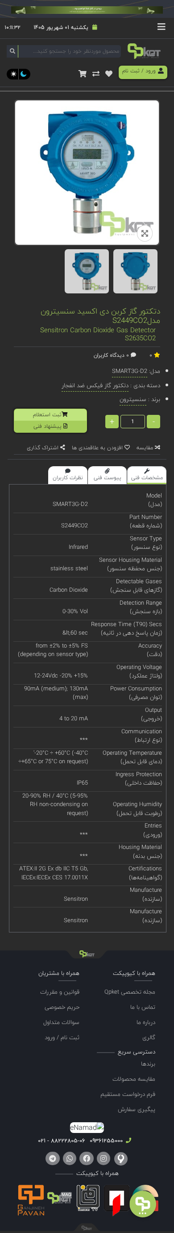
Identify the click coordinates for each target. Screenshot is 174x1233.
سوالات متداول (61, 1022)
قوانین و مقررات (59, 992)
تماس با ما (142, 1007)
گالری (148, 1037)
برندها (148, 1064)
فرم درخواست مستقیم (127, 1094)
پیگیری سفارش (136, 1109)
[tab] (146, 475)
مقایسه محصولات (133, 1079)
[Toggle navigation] (161, 28)
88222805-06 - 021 (61, 1140)
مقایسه (146, 447)
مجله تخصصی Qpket (129, 992)
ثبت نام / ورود (62, 1037)
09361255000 (105, 1140)
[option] (87, 271)
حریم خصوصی (62, 1007)
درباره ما (146, 1022)
